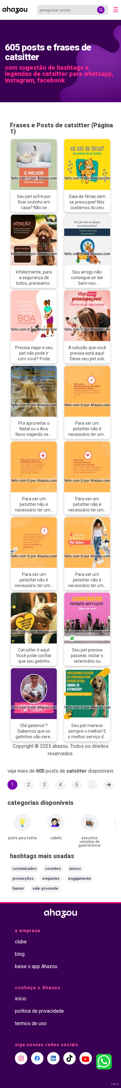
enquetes (51, 878)
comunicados (24, 868)
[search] (101, 10)
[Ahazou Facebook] (37, 1058)
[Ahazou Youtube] (85, 1058)
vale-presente (45, 888)
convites (53, 868)
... (92, 784)
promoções (23, 878)
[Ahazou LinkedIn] (53, 1058)
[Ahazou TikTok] (69, 1058)
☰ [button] (116, 10)
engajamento (79, 878)
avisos (75, 868)
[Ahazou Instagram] (21, 1058)
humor (18, 888)
